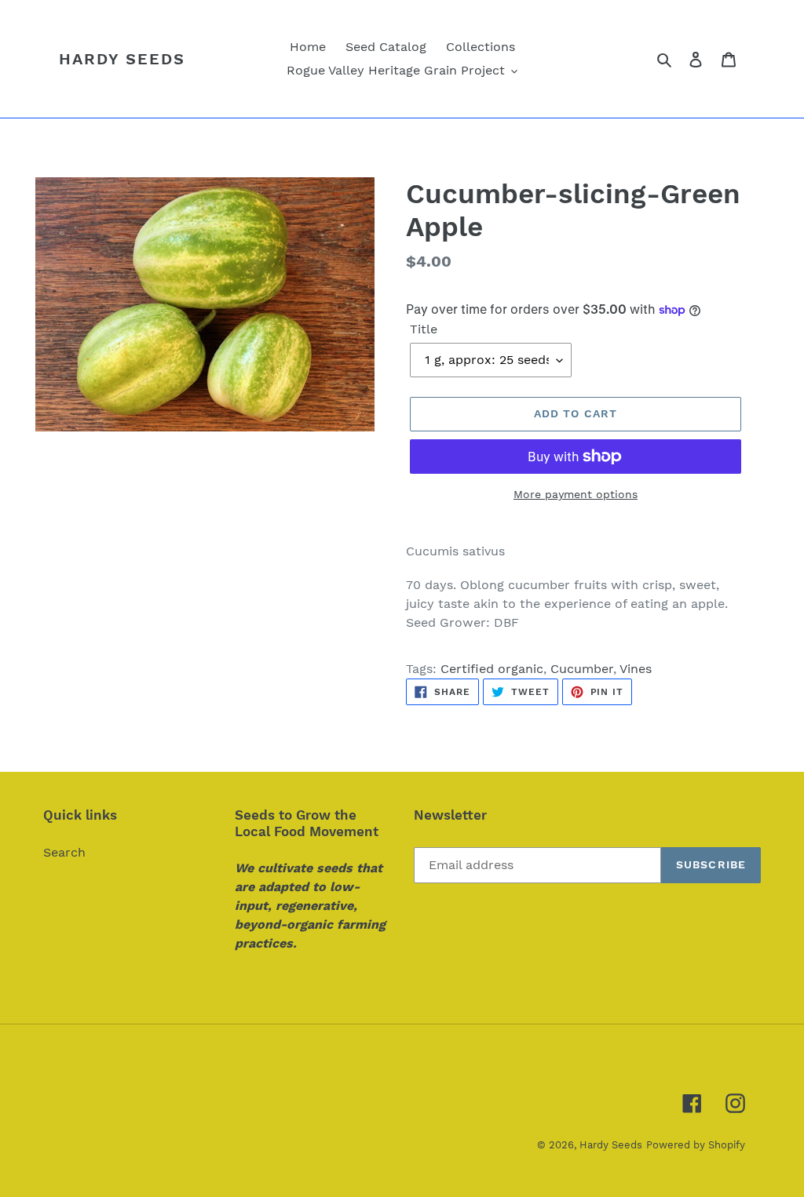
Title (423, 329)
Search (64, 852)
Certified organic (491, 668)
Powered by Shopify (695, 1145)
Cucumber (581, 668)
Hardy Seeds (122, 58)
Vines (635, 668)
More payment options (575, 494)
